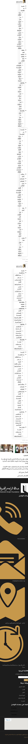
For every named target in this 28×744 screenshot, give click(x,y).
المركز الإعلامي (22, 59)
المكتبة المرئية (17, 320)
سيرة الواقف (18, 275)
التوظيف (22, 56)
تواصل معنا (22, 110)
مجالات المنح (22, 51)
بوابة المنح (22, 83)
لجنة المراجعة (18, 284)
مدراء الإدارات (18, 291)
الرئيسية (22, 6)
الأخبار (19, 63)
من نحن (19, 277)
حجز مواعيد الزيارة (19, 120)
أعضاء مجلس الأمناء (19, 24)
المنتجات (22, 54)
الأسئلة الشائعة (17, 348)
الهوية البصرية (18, 322)
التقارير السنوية (17, 318)
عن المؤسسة (22, 9)
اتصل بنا (19, 342)
